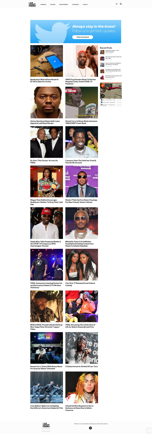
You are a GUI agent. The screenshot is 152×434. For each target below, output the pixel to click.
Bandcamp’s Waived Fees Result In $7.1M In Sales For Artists (44, 80)
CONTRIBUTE (75, 4)
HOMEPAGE (43, 4)
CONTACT (85, 4)
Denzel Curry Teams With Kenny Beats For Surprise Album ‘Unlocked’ (46, 367)
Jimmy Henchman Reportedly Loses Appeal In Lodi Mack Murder (45, 122)
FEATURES (52, 4)
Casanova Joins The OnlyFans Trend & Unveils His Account (80, 161)
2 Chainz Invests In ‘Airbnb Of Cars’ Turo (81, 366)
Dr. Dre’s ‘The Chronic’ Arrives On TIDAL (44, 161)
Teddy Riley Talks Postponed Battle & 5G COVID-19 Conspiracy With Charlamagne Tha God (45, 243)
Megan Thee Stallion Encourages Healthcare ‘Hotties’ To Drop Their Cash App (46, 202)
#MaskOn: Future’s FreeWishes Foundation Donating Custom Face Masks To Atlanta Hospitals (79, 243)
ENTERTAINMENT (63, 4)
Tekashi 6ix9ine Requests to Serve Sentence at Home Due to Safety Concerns (79, 408)
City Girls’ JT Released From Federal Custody (80, 284)
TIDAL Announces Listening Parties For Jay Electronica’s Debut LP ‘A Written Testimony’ (46, 285)
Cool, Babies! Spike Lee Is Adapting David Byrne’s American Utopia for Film (46, 407)
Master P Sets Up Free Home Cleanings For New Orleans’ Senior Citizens (81, 201)
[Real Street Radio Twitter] (75, 31)
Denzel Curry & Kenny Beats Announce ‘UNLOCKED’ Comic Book (81, 122)
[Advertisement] (76, 14)
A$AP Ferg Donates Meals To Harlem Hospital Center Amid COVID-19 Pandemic (80, 81)
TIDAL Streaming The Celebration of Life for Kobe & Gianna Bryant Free (80, 326)
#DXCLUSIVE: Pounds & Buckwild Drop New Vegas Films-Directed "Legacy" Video (46, 327)
